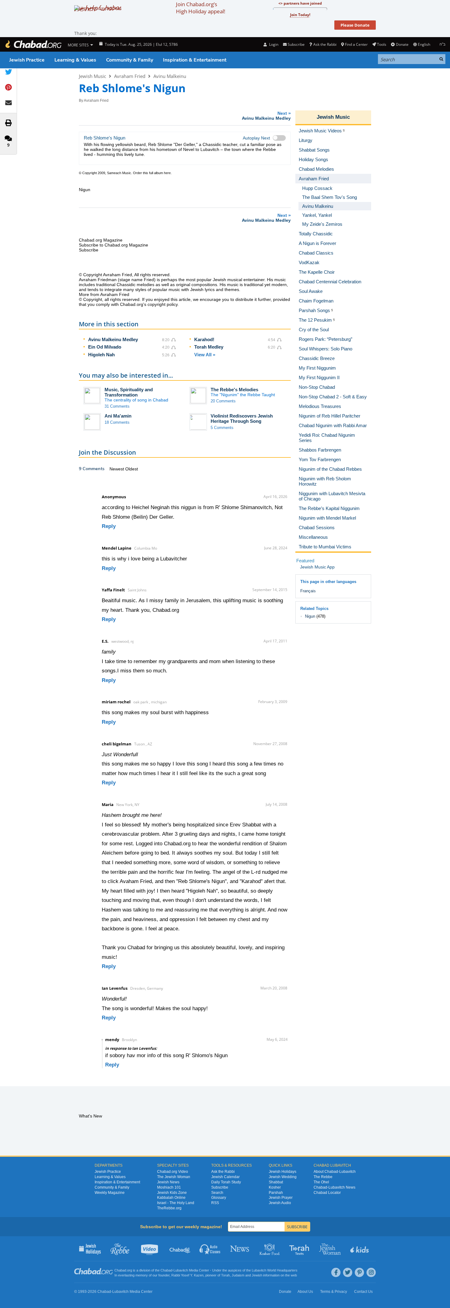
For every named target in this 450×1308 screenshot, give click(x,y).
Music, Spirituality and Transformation (129, 392)
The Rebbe (323, 1177)
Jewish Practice (27, 60)
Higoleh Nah (101, 354)
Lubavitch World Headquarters (275, 1270)
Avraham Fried (129, 76)
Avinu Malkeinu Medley (113, 339)
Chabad (166, 1270)
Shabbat (276, 1182)
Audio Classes (210, 1248)
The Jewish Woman (173, 1177)
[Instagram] (371, 1272)
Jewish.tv (150, 1248)
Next (266, 115)
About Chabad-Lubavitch (335, 1171)
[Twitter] (347, 1272)
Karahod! (204, 339)
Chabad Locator (327, 1192)
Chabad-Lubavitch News (334, 1187)
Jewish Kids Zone (172, 1192)
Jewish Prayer (281, 1197)
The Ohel (321, 1182)
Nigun (310, 616)
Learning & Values (75, 60)
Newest (117, 468)
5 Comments (222, 427)
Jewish (257, 1275)
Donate (402, 44)
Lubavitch (181, 1270)
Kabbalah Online (171, 1197)
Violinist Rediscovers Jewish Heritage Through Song (242, 418)
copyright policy (163, 304)
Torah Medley (208, 347)
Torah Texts (300, 1248)
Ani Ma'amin (118, 415)
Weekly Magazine (110, 1192)
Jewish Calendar (225, 1177)
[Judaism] (33, 44)
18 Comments (117, 422)
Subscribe (219, 1187)
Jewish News (168, 1182)
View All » (204, 354)
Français (308, 591)
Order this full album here (152, 173)
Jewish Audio (280, 1203)
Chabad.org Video (172, 1171)
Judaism (238, 1275)
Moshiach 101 (169, 1187)
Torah (225, 1275)
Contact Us (363, 1291)
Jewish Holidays (282, 1171)
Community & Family (129, 60)
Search (217, 1192)
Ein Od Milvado (104, 347)
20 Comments (223, 401)
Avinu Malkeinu (169, 76)
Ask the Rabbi (324, 44)
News (240, 1248)
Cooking (270, 1248)
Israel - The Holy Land (175, 1203)
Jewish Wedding (283, 1177)
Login (273, 44)
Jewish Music (92, 76)
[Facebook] (336, 1272)
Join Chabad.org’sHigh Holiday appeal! (200, 8)
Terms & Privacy (333, 1291)
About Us (305, 1291)
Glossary (218, 1197)
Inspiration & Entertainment (194, 60)
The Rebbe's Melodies (234, 389)
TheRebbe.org (169, 1208)
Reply (109, 526)
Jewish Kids (360, 1248)
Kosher (275, 1187)
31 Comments (117, 406)
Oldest (131, 468)
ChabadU (180, 1248)
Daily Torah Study (226, 1182)
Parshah (276, 1192)
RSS (215, 1203)
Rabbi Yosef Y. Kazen (187, 1275)
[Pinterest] (359, 1272)
